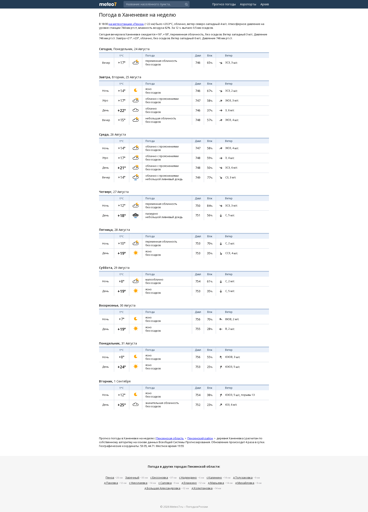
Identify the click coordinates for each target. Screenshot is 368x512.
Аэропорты (248, 4)
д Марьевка (216, 483)
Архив (264, 4)
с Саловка (165, 483)
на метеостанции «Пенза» (126, 24)
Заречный (132, 477)
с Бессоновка (159, 477)
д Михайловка (244, 483)
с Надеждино (188, 477)
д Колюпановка (202, 488)
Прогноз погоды (224, 4)
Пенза (110, 477)
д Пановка (111, 483)
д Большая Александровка (162, 488)
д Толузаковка (243, 477)
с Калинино (214, 477)
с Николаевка (138, 483)
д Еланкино (189, 483)
